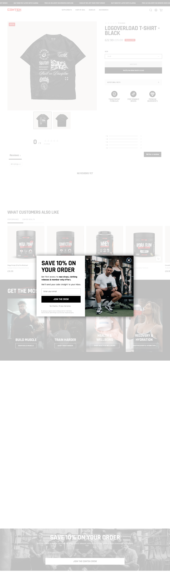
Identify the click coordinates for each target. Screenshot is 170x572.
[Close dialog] (129, 260)
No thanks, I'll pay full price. (60, 306)
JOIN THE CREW (61, 299)
